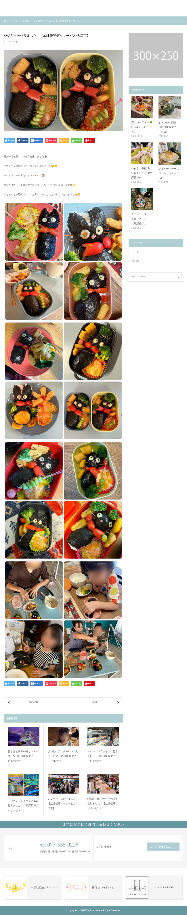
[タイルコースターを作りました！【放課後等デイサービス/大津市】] (142, 199)
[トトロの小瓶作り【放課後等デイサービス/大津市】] (170, 107)
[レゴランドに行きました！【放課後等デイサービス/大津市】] (63, 783)
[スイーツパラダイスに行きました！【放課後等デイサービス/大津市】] (103, 736)
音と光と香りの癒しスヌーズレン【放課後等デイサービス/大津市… (23, 756)
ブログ (135, 251)
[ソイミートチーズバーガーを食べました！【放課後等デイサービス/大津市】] (170, 153)
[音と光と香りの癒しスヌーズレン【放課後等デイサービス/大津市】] (23, 736)
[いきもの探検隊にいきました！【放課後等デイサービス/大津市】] (142, 153)
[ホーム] (5, 20)
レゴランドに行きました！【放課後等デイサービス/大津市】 (63, 803)
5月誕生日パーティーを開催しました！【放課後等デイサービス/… (102, 803)
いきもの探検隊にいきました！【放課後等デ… (141, 173)
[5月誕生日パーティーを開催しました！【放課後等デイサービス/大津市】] (103, 783)
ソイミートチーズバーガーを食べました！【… (169, 173)
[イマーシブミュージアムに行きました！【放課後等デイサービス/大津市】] (23, 784)
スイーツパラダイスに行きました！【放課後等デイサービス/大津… (102, 756)
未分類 (135, 261)
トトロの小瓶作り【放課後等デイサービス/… (169, 127)
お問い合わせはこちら (163, 846)
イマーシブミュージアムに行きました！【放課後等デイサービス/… (23, 805)
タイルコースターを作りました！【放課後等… (141, 219)
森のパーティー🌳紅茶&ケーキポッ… (141, 127)
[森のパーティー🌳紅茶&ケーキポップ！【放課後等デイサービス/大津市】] (142, 107)
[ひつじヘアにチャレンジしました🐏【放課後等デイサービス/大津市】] (63, 736)
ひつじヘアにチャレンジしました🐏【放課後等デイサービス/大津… (63, 756)
